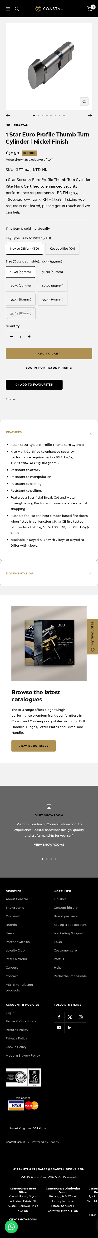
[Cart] (89, 8)
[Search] (17, 9)
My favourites (92, 634)
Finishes (60, 899)
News (10, 933)
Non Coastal (17, 125)
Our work (13, 916)
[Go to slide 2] (38, 115)
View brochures (34, 746)
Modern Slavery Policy (23, 1055)
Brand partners (66, 916)
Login (10, 1013)
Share (10, 399)
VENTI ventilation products (19, 987)
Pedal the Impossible (70, 976)
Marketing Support (69, 933)
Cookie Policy (16, 1047)
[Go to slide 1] (34, 115)
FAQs (58, 942)
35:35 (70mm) (20, 285)
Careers (12, 967)
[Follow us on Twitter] (69, 1017)
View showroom (23, 1219)
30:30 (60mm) (52, 272)
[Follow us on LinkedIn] (69, 1027)
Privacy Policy (16, 1038)
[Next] (90, 115)
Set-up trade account (70, 925)
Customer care (65, 950)
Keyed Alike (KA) (62, 248)
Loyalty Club (15, 950)
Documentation (19, 573)
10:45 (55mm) (20, 272)
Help (57, 967)
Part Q (59, 959)
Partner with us (18, 942)
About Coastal (17, 899)
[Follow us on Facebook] (59, 1017)
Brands (11, 925)
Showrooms (15, 907)
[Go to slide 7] (59, 115)
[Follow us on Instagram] (80, 1017)
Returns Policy (17, 1030)
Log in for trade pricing (49, 367)
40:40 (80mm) (52, 285)
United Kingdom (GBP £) (25, 1128)
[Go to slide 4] (47, 115)
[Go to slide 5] (51, 115)
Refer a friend (16, 959)
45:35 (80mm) (20, 299)
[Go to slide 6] (55, 115)
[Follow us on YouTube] (59, 1027)
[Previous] (8, 115)
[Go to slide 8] (64, 115)
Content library (66, 907)
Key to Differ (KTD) (24, 248)
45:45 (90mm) (52, 299)
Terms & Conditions (21, 1021)
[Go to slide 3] (42, 115)
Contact (12, 976)
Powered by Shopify (45, 1142)
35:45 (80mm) (20, 313)
